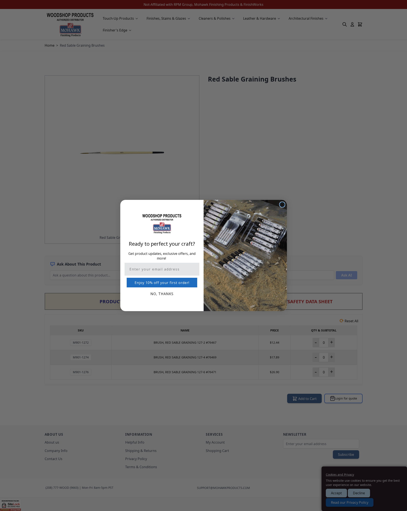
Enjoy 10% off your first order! (162, 282)
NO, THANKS (161, 293)
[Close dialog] (282, 204)
